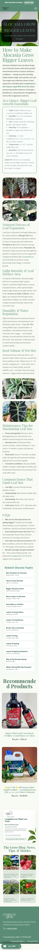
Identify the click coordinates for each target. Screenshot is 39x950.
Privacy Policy (33, 941)
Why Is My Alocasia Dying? (16, 660)
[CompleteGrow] (5, 8)
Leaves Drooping (12, 644)
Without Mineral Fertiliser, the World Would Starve (10, 900)
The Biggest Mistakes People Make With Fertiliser (27, 876)
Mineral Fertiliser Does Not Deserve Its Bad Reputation (11, 876)
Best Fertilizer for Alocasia (16, 574)
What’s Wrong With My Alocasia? (18, 668)
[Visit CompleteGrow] (9, 813)
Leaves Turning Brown (14, 621)
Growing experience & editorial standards (16, 839)
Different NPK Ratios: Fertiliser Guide (27, 899)
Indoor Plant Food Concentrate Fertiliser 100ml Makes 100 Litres (19, 734)
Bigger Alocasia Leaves (15, 590)
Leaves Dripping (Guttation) (17, 652)
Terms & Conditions (17, 941)
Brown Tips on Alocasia (15, 629)
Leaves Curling (12, 637)
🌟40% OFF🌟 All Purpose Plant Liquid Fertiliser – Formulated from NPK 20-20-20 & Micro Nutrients (19, 789)
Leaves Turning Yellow (14, 613)
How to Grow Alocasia (14, 582)
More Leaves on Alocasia (15, 597)
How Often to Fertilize (14, 605)
